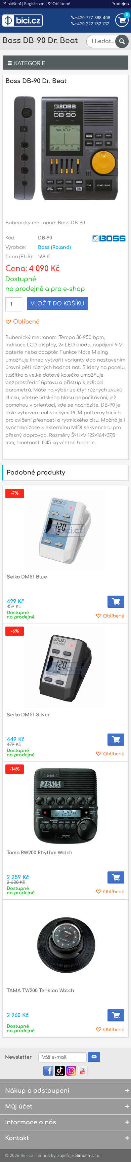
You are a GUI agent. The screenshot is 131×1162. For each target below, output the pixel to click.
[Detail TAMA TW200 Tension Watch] (65, 944)
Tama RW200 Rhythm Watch (40, 852)
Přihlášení (11, 4)
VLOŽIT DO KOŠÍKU (57, 304)
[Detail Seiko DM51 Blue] (65, 530)
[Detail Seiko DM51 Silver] (65, 668)
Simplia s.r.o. (87, 1155)
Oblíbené (60, 4)
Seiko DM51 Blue (27, 576)
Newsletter (18, 1057)
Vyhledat (122, 41)
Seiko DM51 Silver (28, 714)
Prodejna (120, 4)
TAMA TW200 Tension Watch (40, 990)
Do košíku (115, 602)
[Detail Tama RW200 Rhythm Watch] (65, 806)
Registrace (34, 4)
